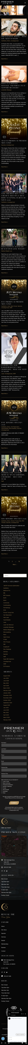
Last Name (4, 749)
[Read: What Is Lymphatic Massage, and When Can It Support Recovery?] (14, 74)
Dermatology (6, 607)
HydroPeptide (4, 428)
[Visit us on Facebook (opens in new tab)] (2, 871)
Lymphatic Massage (6, 90)
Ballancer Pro (6, 590)
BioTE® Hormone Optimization (11, 585)
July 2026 (6, 678)
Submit (14, 803)
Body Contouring (6, 783)
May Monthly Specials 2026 (13, 519)
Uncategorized (14, 40)
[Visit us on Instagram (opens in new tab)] (4, 871)
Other (4, 792)
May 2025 (6, 712)
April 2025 (6, 715)
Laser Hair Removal (8, 624)
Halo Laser (6, 617)
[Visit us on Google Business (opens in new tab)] (6, 871)
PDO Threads (6, 642)
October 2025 (7, 700)
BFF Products (6, 595)
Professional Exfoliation (8, 784)
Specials (3, 145)
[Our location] (22, 1043)
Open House (14, 306)
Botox (8, 40)
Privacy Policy (8, 798)
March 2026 (6, 688)
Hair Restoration (15, 427)
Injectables (5, 791)
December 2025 (7, 695)
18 (19, 561)
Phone (3, 755)
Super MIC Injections (8, 659)
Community (6, 602)
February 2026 (7, 690)
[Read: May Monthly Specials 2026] (14, 507)
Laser (8, 306)
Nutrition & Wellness (7, 786)
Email (2, 761)
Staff (2, 481)
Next (15, 564)
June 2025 (6, 710)
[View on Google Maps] (14, 846)
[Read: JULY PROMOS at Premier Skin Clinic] (14, 290)
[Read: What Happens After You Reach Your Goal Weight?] (14, 237)
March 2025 (6, 717)
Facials (4, 788)
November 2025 (7, 697)
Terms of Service (16, 798)
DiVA (4, 610)
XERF (11, 307)
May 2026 (6, 683)
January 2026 (7, 693)
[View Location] (2, 860)
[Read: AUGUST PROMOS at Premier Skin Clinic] (14, 129)
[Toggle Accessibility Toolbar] (3, 1038)
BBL (4, 593)
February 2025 (7, 719)
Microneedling (12, 428)
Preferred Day (4, 767)
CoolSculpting (7, 605)
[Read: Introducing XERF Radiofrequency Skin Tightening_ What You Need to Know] (14, 348)
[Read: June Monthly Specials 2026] (14, 411)
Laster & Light (6, 781)
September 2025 (7, 702)
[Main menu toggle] (25, 2)
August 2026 (6, 675)
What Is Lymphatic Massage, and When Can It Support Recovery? (13, 85)
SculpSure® (6, 646)
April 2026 (6, 685)
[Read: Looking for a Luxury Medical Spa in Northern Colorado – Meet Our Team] (14, 463)
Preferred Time (4, 773)
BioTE (4, 598)
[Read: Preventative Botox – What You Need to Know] (14, 27)
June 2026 (6, 680)
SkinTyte (5, 651)
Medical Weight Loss (6, 251)
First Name (4, 742)
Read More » (4, 59)
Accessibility (4, 1034)
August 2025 (6, 705)
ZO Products (6, 666)
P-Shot (5, 639)
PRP (4, 644)
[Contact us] (26, 1043)
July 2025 (6, 707)
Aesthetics (4, 40)
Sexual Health (6, 789)
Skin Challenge (7, 649)
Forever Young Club (16, 521)
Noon (4, 634)
